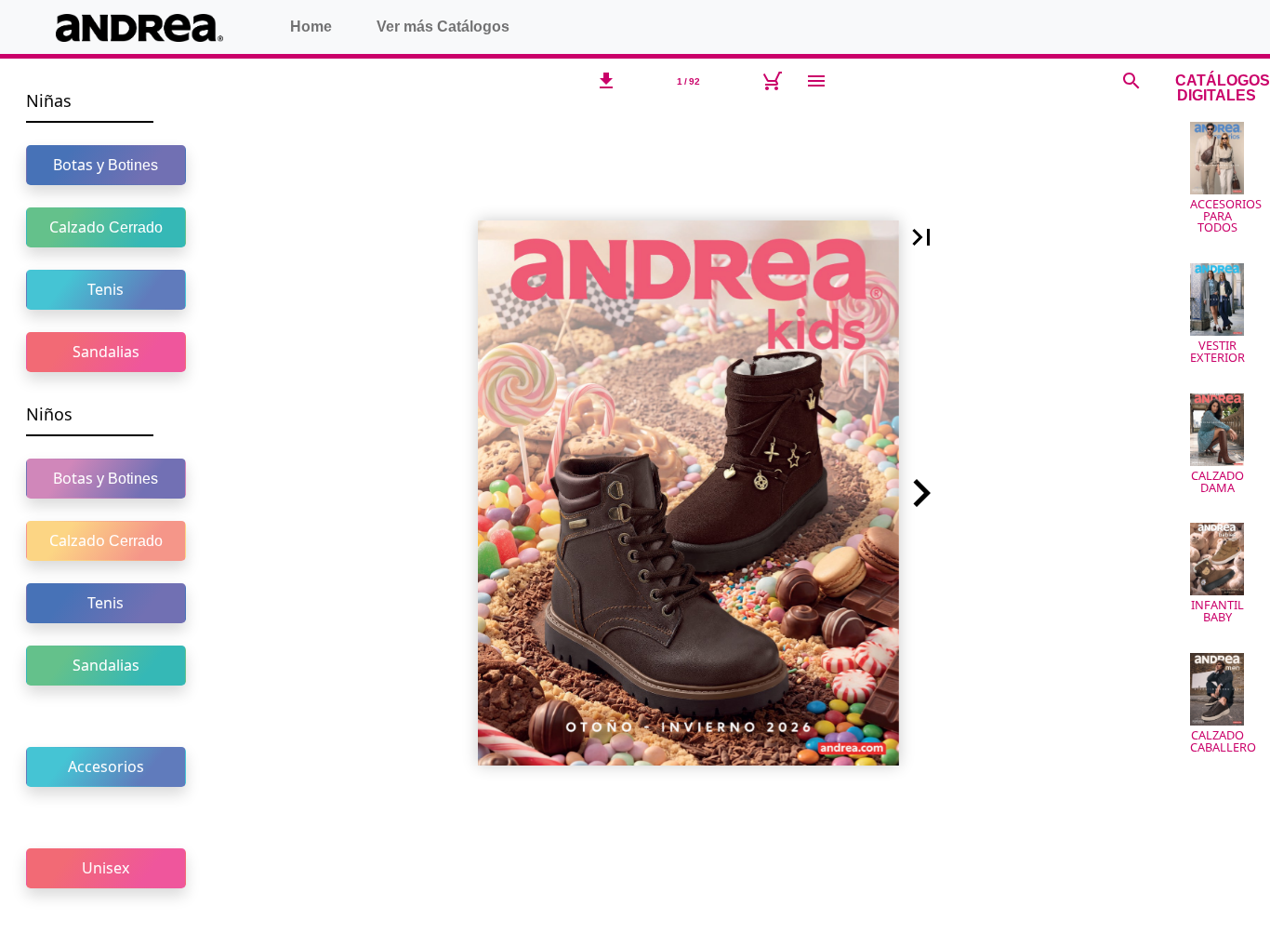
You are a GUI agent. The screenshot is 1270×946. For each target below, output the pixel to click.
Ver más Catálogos (443, 26)
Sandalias (106, 351)
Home (311, 26)
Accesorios (106, 766)
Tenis (105, 289)
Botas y (105, 164)
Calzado (106, 227)
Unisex (105, 868)
